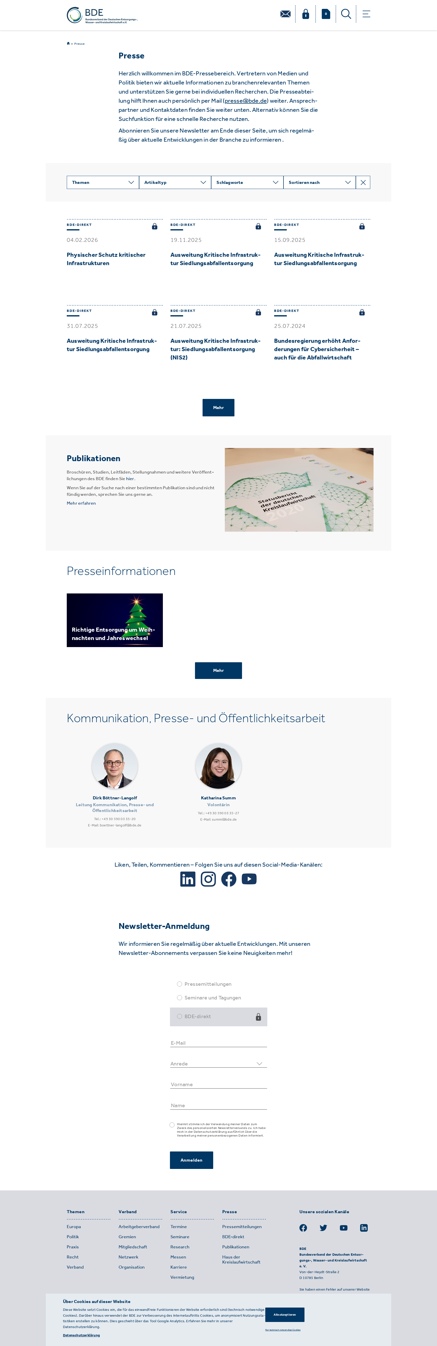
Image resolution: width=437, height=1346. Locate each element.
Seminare (179, 1237)
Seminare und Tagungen (213, 997)
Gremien (127, 1237)
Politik (73, 1237)
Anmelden (192, 1160)
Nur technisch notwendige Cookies (282, 1329)
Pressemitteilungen (208, 984)
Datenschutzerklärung (81, 1335)
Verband (128, 1211)
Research (179, 1247)
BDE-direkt (198, 1016)
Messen (178, 1257)
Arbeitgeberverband (139, 1226)
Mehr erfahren (81, 503)
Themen (75, 1211)
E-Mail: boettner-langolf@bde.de (114, 825)
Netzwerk (128, 1257)
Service (178, 1211)
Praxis (73, 1247)
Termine (178, 1226)
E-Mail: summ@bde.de (218, 819)
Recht (73, 1257)
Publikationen (235, 1247)
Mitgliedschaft (133, 1247)
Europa (74, 1226)
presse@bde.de (246, 100)
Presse (79, 43)
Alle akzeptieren (285, 1314)
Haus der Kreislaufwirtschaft (241, 1259)
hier (130, 478)
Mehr (218, 407)
